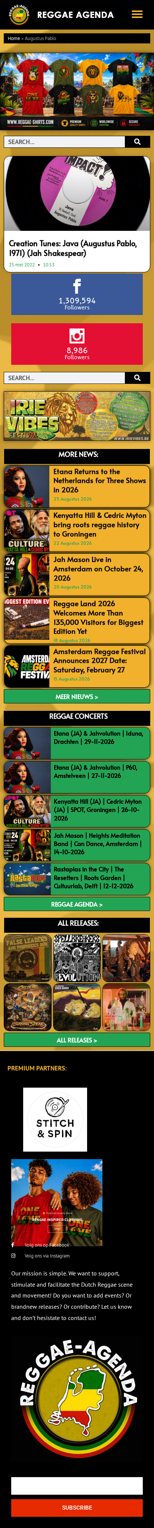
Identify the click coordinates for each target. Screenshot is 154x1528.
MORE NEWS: (78, 454)
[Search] (137, 141)
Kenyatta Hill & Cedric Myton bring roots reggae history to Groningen (100, 524)
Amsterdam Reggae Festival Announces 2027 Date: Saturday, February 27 (99, 660)
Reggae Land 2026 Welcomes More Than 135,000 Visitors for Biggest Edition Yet (98, 617)
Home (14, 39)
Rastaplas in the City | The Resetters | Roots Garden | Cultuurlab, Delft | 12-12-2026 (93, 877)
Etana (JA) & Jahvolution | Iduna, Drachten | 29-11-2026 (98, 737)
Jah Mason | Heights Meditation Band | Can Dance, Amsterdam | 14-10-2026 (98, 843)
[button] (137, 14)
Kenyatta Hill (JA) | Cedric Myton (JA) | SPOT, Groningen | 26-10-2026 (98, 809)
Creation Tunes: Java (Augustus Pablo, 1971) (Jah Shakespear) (73, 248)
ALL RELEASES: (78, 923)
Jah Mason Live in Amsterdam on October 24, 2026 (98, 568)
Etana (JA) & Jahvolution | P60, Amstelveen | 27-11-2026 (95, 771)
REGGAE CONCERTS (78, 716)
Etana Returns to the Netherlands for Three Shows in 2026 (99, 480)
